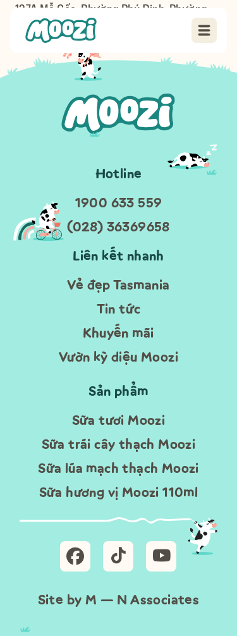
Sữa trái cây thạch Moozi (119, 444)
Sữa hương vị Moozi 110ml (118, 492)
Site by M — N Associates (119, 600)
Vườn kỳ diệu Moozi (118, 357)
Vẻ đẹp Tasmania (118, 285)
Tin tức (119, 309)
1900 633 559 (118, 203)
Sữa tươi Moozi (119, 420)
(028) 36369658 (118, 227)
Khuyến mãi (118, 333)
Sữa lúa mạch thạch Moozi (118, 468)
